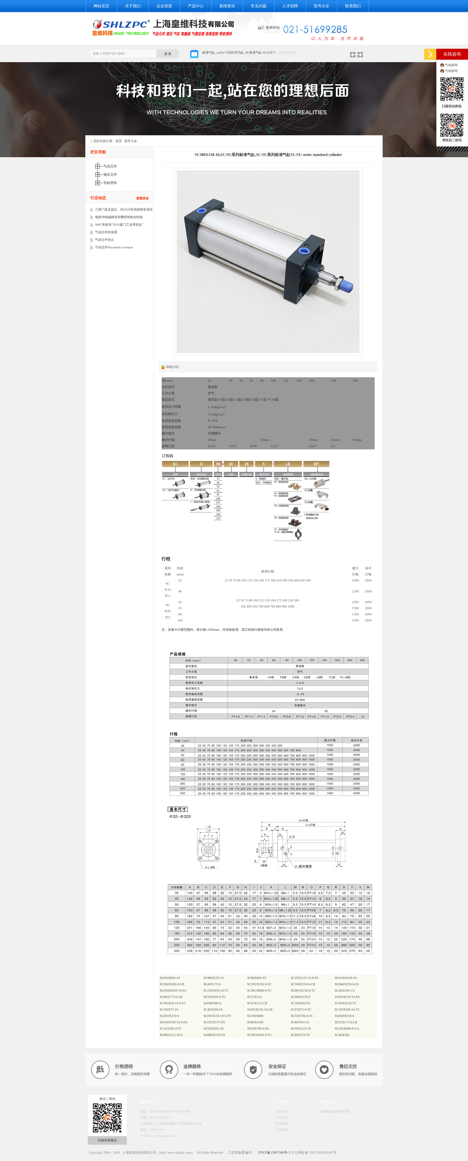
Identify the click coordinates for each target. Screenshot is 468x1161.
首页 (119, 141)
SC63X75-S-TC (301, 1009)
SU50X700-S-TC (302, 1016)
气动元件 (110, 166)
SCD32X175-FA (214, 1022)
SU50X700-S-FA (258, 1028)
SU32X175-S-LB (346, 1022)
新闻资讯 (227, 6)
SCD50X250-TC (346, 1003)
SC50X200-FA (300, 1003)
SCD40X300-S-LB (172, 984)
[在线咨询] (430, 54)
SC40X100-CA (345, 990)
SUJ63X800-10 (170, 978)
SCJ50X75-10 (169, 1009)
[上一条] (353, 56)
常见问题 (258, 6)
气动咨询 (451, 65)
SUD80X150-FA (214, 1035)
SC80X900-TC (257, 978)
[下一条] (360, 56)
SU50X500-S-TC (215, 997)
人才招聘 (290, 6)
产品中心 (196, 6)
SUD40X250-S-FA (347, 984)
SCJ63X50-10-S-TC (173, 1003)
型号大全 (321, 6)
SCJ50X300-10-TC (347, 1009)
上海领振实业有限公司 (334, 1111)
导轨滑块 (110, 183)
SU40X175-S (212, 984)
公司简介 (281, 1111)
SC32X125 (254, 997)
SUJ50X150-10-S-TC (218, 1016)
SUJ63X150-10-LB (260, 1009)
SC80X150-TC (301, 1035)
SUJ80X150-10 (214, 978)
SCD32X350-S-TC (259, 984)
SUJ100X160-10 (346, 978)
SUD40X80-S (212, 1003)
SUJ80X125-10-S (171, 1035)
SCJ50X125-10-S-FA (304, 978)
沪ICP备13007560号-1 (273, 1152)
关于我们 (133, 6)
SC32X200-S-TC (171, 1028)
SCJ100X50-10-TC (216, 990)
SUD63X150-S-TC (303, 990)
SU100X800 (255, 1016)
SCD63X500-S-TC (259, 1035)
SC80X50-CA (300, 1022)
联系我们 (353, 6)
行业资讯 (281, 1130)
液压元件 (110, 174)
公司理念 (281, 1117)
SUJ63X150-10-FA (347, 997)
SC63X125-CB (257, 1003)
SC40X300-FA (213, 1009)
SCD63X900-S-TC (259, 990)
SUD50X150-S (169, 1016)
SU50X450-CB (214, 1028)
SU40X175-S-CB (171, 997)
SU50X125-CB (301, 1028)
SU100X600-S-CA (347, 1028)
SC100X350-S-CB (303, 984)
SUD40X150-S (344, 1016)
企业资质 (164, 6)
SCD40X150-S (300, 997)
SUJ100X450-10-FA (173, 990)
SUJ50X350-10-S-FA (173, 1022)
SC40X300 (342, 1035)
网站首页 (101, 6)
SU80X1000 (255, 1022)
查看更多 (142, 198)
